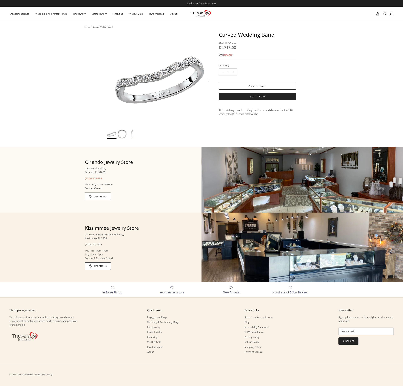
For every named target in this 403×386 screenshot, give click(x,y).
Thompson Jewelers (25, 374)
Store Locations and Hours (258, 317)
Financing (118, 13)
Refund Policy (251, 341)
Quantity (224, 65)
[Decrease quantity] (221, 72)
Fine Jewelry (79, 13)
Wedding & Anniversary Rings (51, 13)
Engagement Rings (19, 13)
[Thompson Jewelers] (201, 14)
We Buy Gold (136, 13)
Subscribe (348, 341)
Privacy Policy (251, 337)
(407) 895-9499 (93, 178)
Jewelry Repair (156, 13)
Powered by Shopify (43, 374)
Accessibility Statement (256, 327)
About (173, 13)
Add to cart (257, 85)
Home (87, 27)
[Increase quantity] (234, 72)
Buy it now (257, 96)
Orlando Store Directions (201, 3)
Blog (246, 322)
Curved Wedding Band (103, 27)
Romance (227, 54)
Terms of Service (253, 351)
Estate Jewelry (99, 13)
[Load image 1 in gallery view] (159, 79)
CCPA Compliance (254, 331)
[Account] (377, 14)
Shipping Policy (252, 346)
